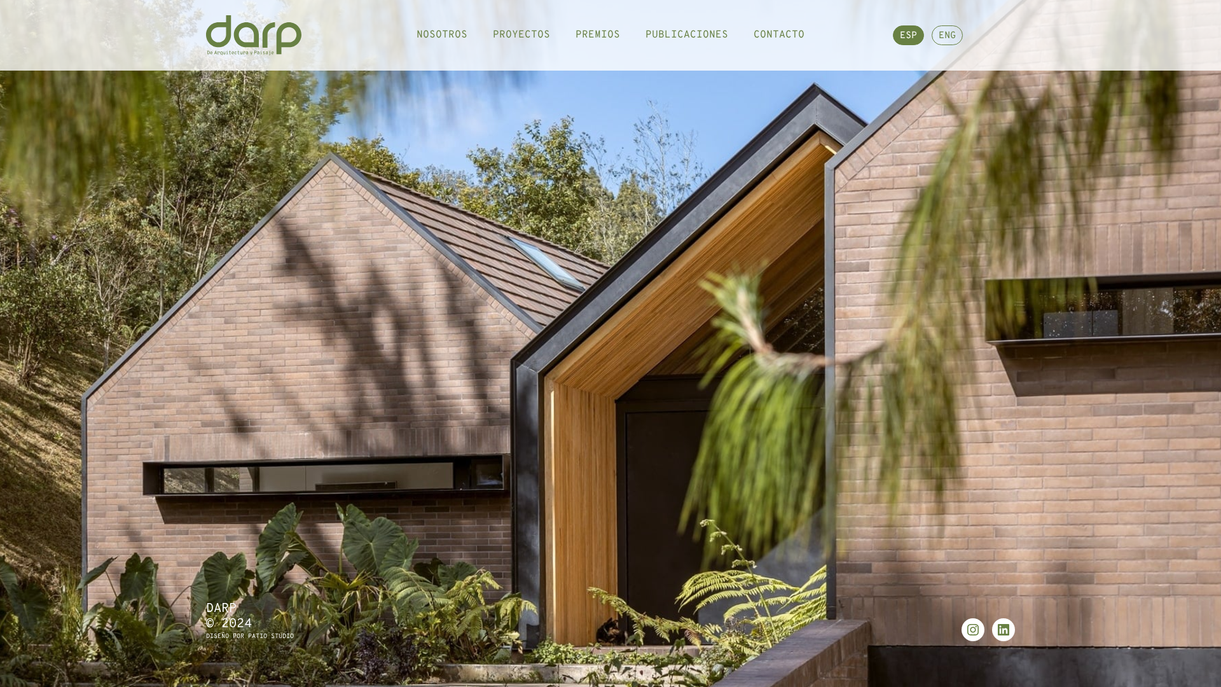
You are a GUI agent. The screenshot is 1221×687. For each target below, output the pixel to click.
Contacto (779, 35)
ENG (947, 36)
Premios (598, 35)
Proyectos (521, 35)
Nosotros (442, 35)
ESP (908, 36)
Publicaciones (686, 35)
